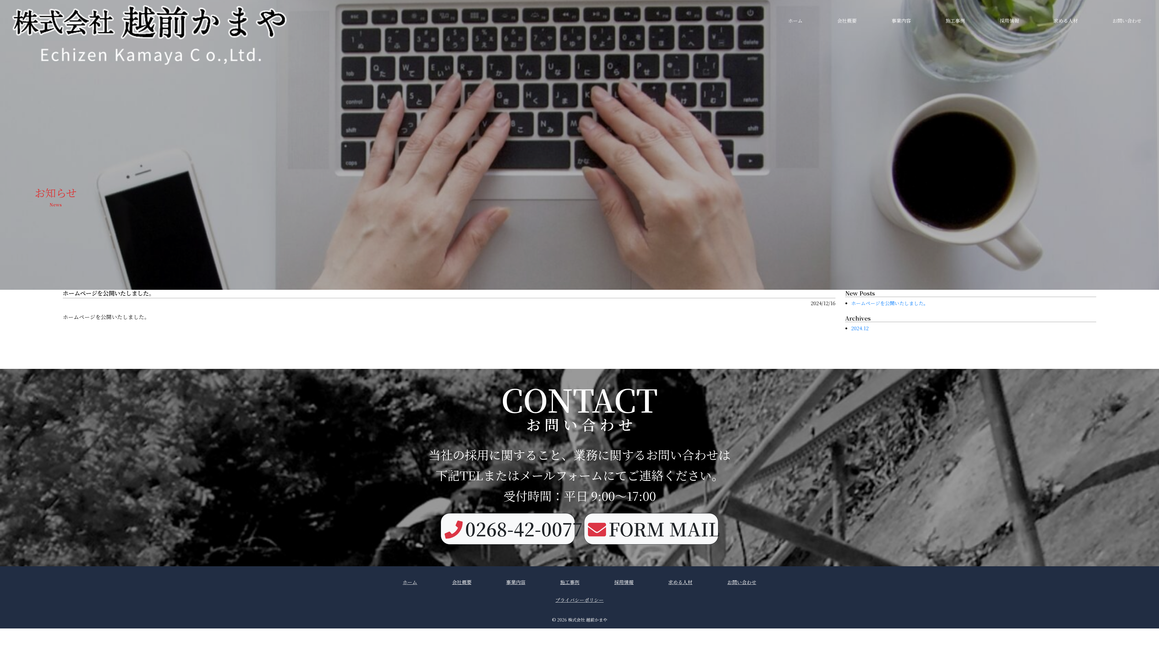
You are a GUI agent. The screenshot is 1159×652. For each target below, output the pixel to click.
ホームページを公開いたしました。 (889, 303)
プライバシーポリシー (579, 599)
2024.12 (860, 328)
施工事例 (955, 20)
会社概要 (847, 20)
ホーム (795, 20)
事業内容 (901, 20)
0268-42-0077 (520, 529)
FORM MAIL (663, 529)
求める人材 (1066, 20)
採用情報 (1009, 20)
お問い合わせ (1127, 20)
